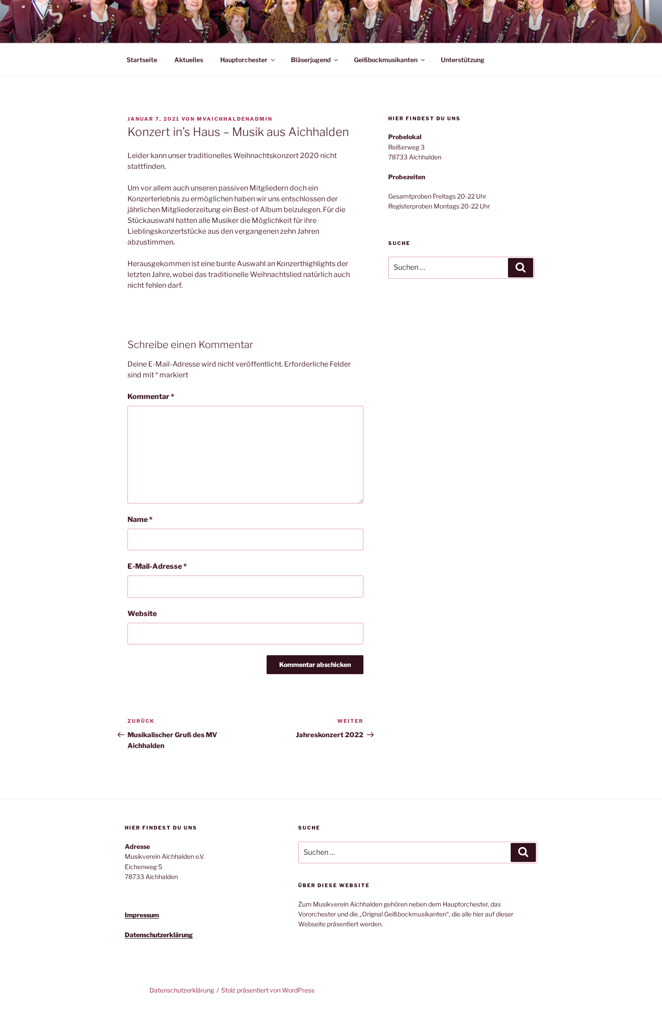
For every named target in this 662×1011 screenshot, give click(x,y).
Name (140, 519)
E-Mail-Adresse (157, 566)
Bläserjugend (311, 59)
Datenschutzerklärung (182, 990)
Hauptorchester (244, 59)
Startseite (142, 59)
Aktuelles (188, 59)
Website (142, 613)
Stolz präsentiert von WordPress (267, 990)
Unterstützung (463, 59)
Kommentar (150, 396)
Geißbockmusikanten (385, 59)
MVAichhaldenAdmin (234, 119)
